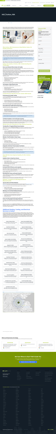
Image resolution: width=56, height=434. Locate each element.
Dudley (4, 399)
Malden (17, 405)
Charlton (4, 396)
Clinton (42, 396)
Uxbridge (4, 420)
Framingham (30, 399)
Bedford (4, 390)
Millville (42, 408)
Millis (29, 408)
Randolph (4, 414)
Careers (18, 373)
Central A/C (46, 376)
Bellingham (17, 390)
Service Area (19, 376)
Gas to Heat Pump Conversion (49, 373)
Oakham (42, 411)
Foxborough (17, 399)
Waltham (42, 420)
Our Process (18, 379)
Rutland (42, 414)
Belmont (29, 390)
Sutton (11, 22)
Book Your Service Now (44, 70)
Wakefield (17, 420)
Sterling (17, 417)
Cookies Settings (26, 429)
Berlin (42, 390)
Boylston (17, 393)
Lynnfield (4, 405)
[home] (6, 5)
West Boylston (18, 423)
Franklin (42, 399)
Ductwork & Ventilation (48, 379)
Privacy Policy (15, 429)
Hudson (17, 402)
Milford (4, 408)
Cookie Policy (37, 373)
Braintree (29, 393)
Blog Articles (28, 373)
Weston (42, 423)
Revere (29, 414)
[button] (14, 5)
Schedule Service (48, 5)
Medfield (42, 405)
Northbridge (17, 411)
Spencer (4, 417)
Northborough (5, 411)
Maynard (29, 405)
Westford (29, 423)
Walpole (29, 420)
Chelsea (29, 396)
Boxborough (5, 393)
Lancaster (29, 402)
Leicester (42, 402)
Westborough (5, 423)
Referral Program (28, 376)
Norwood (29, 411)
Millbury (17, 408)
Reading (17, 414)
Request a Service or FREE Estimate (28, 361)
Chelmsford (17, 396)
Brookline (42, 393)
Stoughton (42, 417)
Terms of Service (20, 429)
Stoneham (29, 417)
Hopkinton (4, 402)
